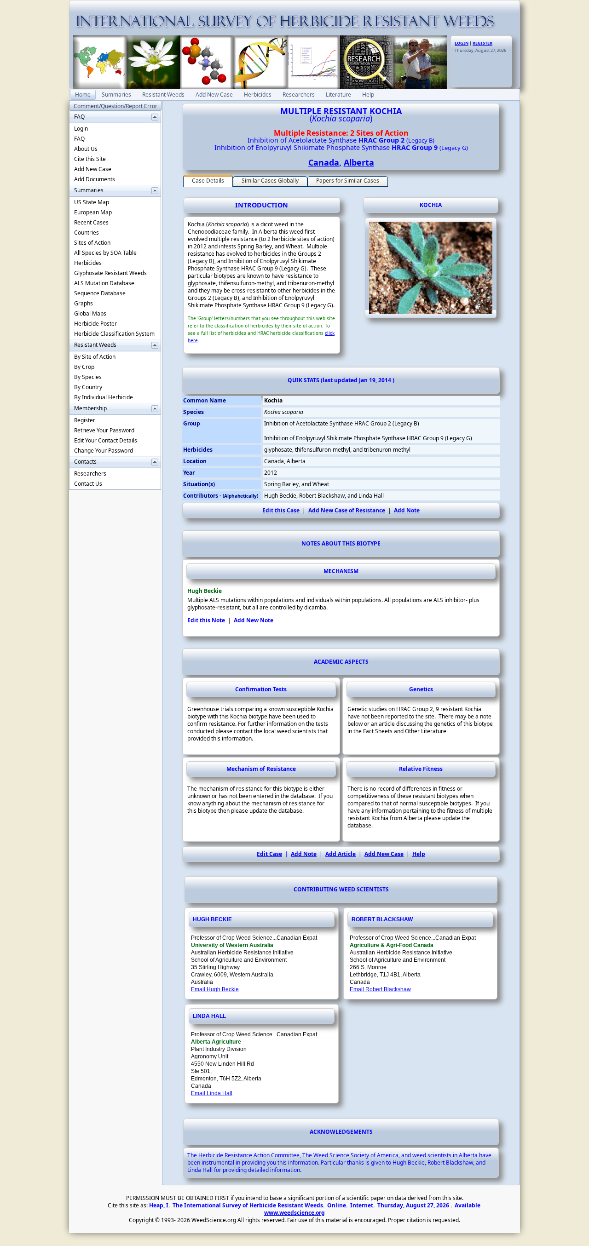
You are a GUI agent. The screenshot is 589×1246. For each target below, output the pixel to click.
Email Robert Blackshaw (380, 989)
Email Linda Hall (211, 1093)
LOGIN (461, 43)
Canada (323, 162)
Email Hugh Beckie (215, 989)
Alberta (359, 162)
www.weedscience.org (294, 1213)
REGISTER (482, 43)
